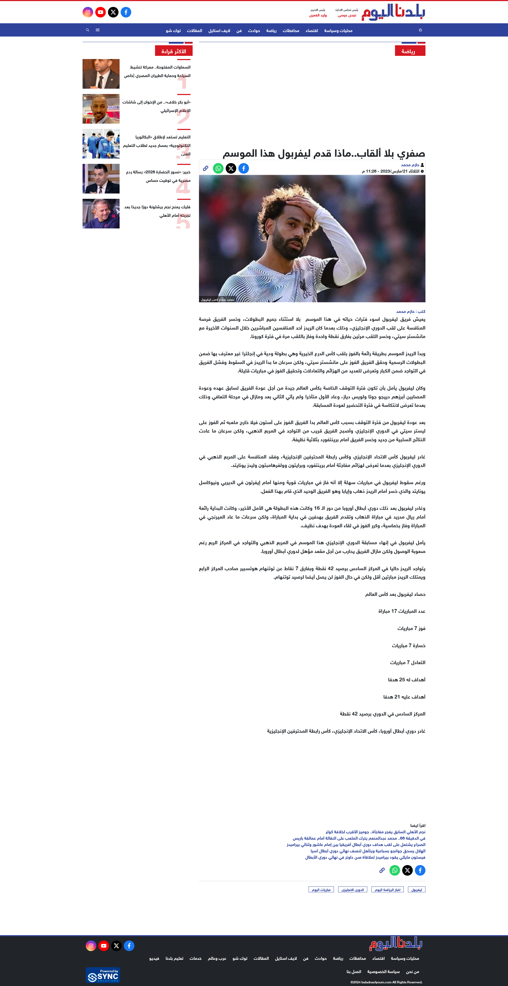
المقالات (194, 29)
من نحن (412, 970)
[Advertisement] (312, 99)
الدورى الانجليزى (353, 889)
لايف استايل (219, 29)
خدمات (196, 957)
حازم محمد (410, 164)
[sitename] (395, 943)
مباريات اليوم (321, 889)
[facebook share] (243, 168)
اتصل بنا (354, 970)
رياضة (271, 29)
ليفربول (416, 889)
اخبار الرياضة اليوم (387, 889)
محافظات (291, 29)
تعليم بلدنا (174, 957)
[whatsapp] (205, 168)
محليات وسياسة (338, 29)
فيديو (154, 957)
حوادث (254, 29)
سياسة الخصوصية (384, 970)
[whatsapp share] (218, 168)
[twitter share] (231, 168)
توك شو (173, 29)
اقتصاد (312, 29)
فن (239, 29)
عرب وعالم (217, 957)
